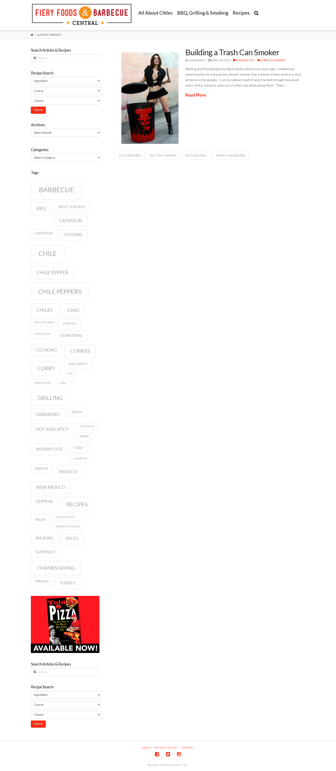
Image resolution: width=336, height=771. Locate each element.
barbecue (56, 190)
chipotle (69, 323)
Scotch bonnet (65, 517)
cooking (46, 350)
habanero (48, 414)
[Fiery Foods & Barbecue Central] (82, 14)
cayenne (73, 234)
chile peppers (60, 291)
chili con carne (44, 322)
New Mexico (50, 487)
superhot (45, 552)
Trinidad (42, 581)
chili (73, 310)
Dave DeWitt (78, 364)
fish (70, 373)
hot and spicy (52, 429)
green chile (42, 382)
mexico (68, 471)
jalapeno (80, 458)
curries (80, 351)
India (84, 436)
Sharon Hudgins (68, 526)
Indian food (49, 449)
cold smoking (129, 155)
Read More (195, 94)
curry (46, 368)
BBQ (41, 208)
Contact (188, 747)
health (77, 412)
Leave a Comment (273, 60)
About (147, 747)
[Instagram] (179, 754)
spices (71, 538)
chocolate (42, 333)
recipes (77, 504)
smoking (44, 538)
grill (63, 382)
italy (78, 448)
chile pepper (53, 272)
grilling (50, 398)
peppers (44, 501)
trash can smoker (230, 155)
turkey (67, 583)
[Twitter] (168, 754)
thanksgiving (56, 568)
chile (48, 253)
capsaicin (70, 220)
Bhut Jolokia (72, 207)
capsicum (44, 233)
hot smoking (196, 155)
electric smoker (163, 155)
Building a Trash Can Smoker (232, 52)
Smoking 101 (244, 60)
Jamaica (41, 468)
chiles (45, 310)
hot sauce (87, 426)
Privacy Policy (167, 747)
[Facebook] (157, 754)
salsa (40, 519)
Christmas (71, 335)
